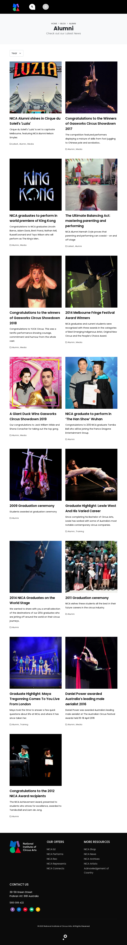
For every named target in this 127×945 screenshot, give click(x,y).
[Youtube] (31, 909)
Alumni (22, 144)
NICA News (90, 854)
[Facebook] (12, 909)
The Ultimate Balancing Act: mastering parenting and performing (87, 220)
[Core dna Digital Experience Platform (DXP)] (63, 936)
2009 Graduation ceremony (32, 505)
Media (30, 144)
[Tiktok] (38, 909)
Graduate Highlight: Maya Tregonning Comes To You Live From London (35, 698)
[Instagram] (19, 909)
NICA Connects (55, 868)
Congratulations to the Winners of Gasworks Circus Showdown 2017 (90, 123)
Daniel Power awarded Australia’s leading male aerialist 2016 (84, 698)
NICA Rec (52, 858)
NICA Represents (56, 863)
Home (54, 23)
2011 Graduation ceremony (87, 598)
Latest (15, 144)
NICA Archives (92, 858)
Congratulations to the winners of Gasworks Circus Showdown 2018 (35, 317)
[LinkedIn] (25, 909)
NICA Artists (90, 863)
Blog (63, 23)
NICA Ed (51, 849)
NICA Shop (90, 849)
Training (80, 531)
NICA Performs (55, 854)
